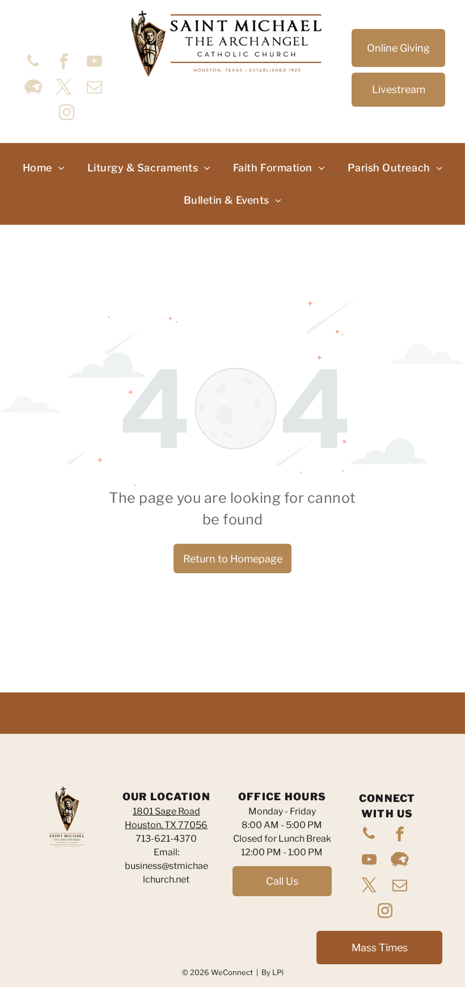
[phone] (33, 62)
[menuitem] (43, 168)
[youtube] (94, 62)
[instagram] (67, 114)
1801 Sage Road (166, 811)
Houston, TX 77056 (166, 825)
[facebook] (64, 62)
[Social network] (33, 88)
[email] (94, 88)
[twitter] (64, 88)
